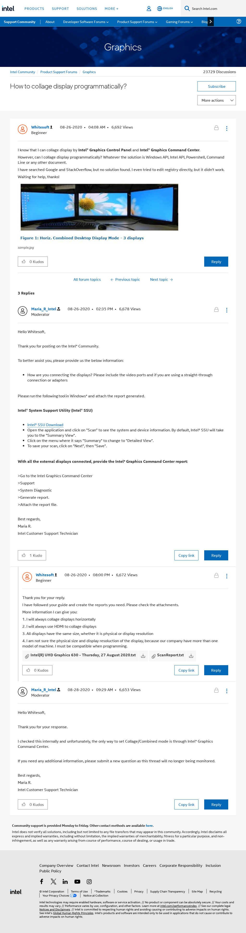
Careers (149, 865)
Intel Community (22, 71)
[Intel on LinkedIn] (65, 882)
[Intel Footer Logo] (16, 891)
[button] (226, 128)
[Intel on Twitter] (53, 882)
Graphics (89, 71)
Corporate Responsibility (181, 865)
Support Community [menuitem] (19, 21)
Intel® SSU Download (45, 424)
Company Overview (56, 865)
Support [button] (60, 8)
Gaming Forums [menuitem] (178, 21)
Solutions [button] (87, 8)
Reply (216, 261)
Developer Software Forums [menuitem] (84, 21)
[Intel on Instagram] (89, 882)
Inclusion (213, 865)
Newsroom (111, 865)
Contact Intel (88, 865)
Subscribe (217, 86)
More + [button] (111, 8)
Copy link (186, 555)
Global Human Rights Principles (73, 912)
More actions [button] (213, 100)
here (149, 825)
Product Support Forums (58, 71)
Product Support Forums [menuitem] (135, 21)
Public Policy (50, 871)
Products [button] (34, 8)
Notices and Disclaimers (54, 909)
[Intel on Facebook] (41, 882)
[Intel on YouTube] (77, 882)
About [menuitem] (50, 21)
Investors (132, 865)
